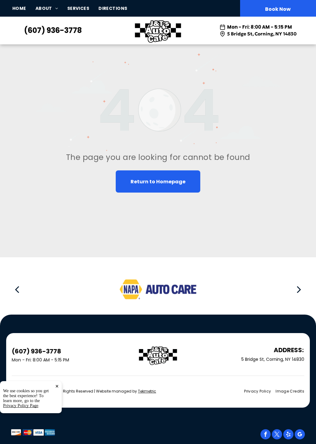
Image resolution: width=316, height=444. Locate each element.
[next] (299, 289)
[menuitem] (23, 8)
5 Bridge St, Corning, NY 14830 (262, 34)
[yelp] (288, 435)
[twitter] (277, 435)
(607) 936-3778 (53, 30)
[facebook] (265, 435)
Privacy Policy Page (20, 405)
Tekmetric (147, 391)
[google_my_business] (300, 435)
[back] (17, 289)
